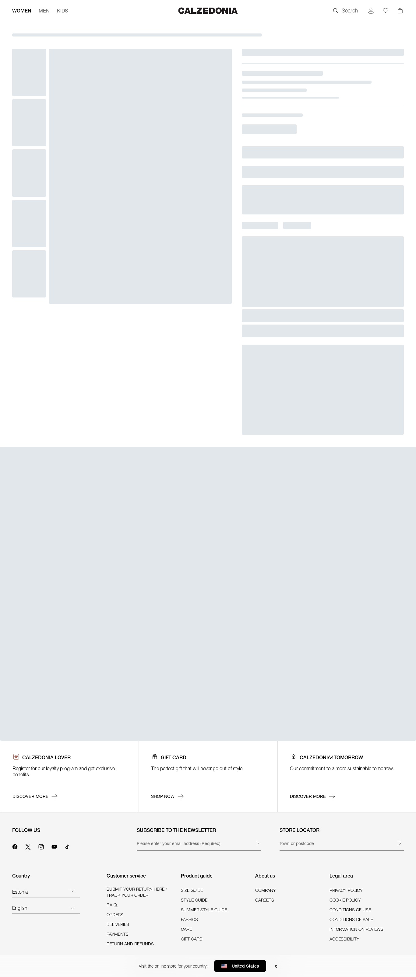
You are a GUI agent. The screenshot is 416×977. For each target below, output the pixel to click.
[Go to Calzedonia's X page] (28, 846)
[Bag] (400, 10)
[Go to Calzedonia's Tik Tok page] (67, 846)
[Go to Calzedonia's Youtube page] (54, 846)
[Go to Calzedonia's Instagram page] (41, 846)
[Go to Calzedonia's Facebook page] (15, 846)
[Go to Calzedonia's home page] (208, 10)
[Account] (371, 10)
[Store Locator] (400, 843)
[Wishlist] (385, 10)
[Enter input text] (257, 843)
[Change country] (72, 890)
